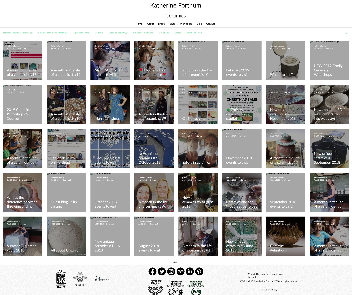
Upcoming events (82, 32)
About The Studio (194, 32)
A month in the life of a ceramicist (53, 32)
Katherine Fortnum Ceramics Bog (17, 32)
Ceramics (99, 32)
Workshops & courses (143, 32)
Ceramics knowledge (118, 32)
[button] (345, 33)
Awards (177, 32)
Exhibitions (164, 32)
